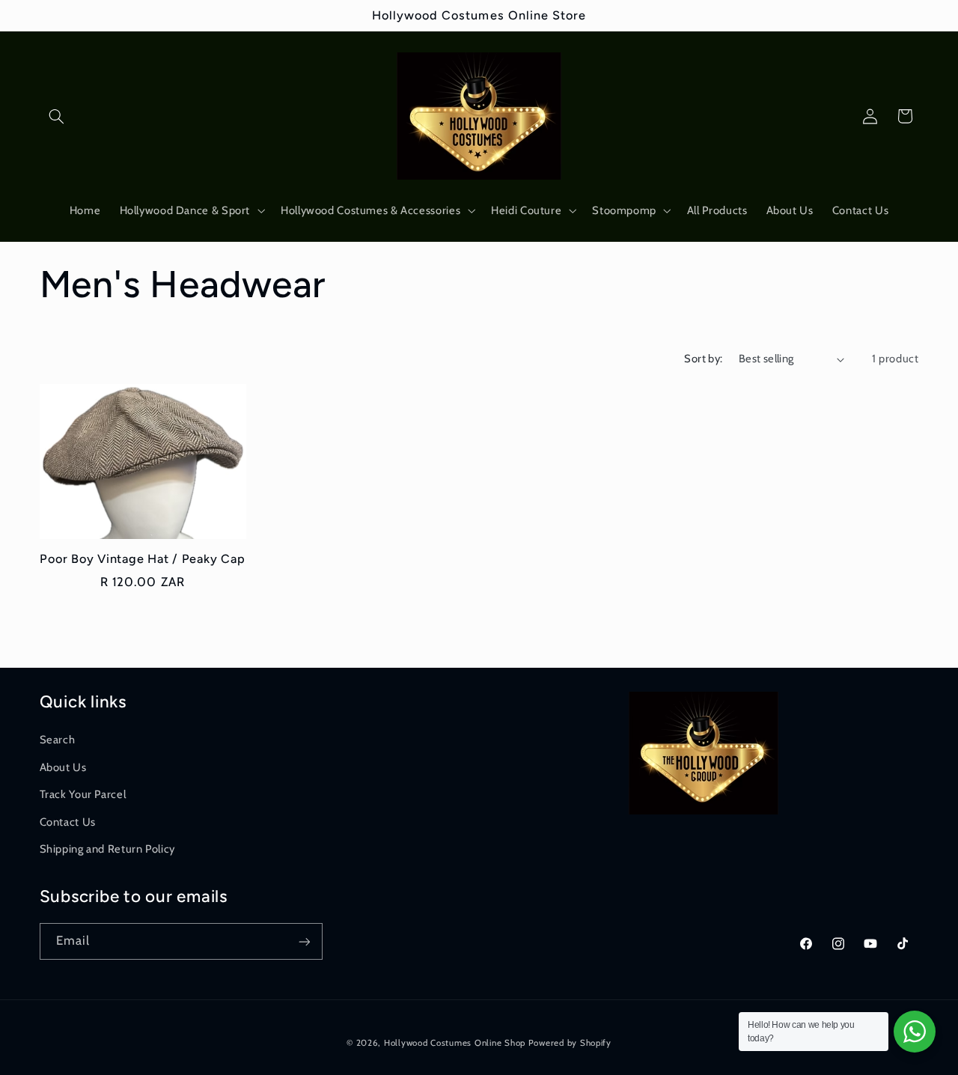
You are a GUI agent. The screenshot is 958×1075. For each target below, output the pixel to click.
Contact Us (68, 821)
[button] (57, 116)
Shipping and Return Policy (107, 848)
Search (58, 739)
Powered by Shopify (569, 1043)
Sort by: (703, 358)
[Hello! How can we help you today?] (915, 1032)
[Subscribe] (304, 941)
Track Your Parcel (83, 793)
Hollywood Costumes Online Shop (454, 1043)
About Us (63, 766)
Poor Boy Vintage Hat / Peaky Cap (142, 559)
